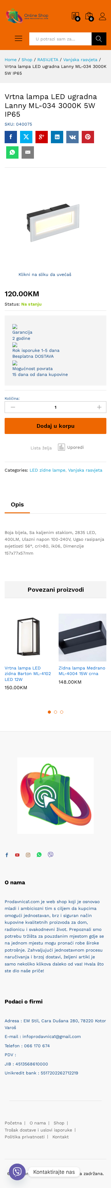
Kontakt (60, 1136)
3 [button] (61, 712)
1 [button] (49, 712)
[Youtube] (17, 855)
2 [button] (55, 712)
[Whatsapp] (39, 855)
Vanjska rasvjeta (85, 470)
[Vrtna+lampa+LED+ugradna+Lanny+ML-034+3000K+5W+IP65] (26, 137)
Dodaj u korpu (55, 426)
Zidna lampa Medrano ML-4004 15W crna (82, 670)
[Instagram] (28, 855)
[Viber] (50, 855)
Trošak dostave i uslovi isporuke (38, 1130)
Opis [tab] (17, 504)
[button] (71, 447)
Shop (59, 1122)
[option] (29, 656)
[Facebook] (7, 855)
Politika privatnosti (25, 1136)
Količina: (12, 398)
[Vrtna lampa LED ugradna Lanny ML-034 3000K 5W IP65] (11, 137)
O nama (38, 1122)
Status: (12, 304)
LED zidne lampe (47, 470)
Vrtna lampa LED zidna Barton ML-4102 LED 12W (28, 673)
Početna (13, 1122)
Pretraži (99, 38)
